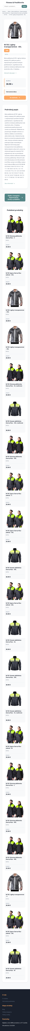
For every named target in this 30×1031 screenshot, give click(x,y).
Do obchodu (14, 97)
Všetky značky (6, 1014)
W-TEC (5, 14)
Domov (4, 11)
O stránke (5, 998)
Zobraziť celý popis (9, 73)
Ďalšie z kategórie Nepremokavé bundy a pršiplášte (14, 197)
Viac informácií (9, 183)
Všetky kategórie (7, 1012)
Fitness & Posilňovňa (15, 2)
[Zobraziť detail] (15, 30)
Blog (3, 1009)
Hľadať (24, 6)
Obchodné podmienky (8, 1001)
